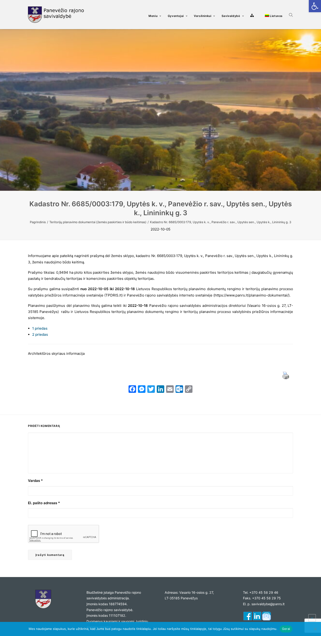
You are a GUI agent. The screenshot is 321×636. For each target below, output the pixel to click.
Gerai (286, 629)
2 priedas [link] (40, 334)
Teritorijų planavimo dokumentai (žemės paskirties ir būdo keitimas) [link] (97, 222)
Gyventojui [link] (176, 16)
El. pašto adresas (44, 503)
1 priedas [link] (39, 328)
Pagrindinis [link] (38, 222)
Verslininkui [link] (202, 16)
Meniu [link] (153, 16)
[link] (315, 6)
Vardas (35, 480)
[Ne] (315, 629)
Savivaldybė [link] (231, 16)
